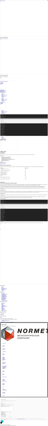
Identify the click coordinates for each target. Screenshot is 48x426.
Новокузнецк (4, 367)
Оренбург (4, 371)
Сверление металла (3, 216)
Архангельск (4, 343)
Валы (2, 304)
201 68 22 (2, 91)
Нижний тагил (4, 366)
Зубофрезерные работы (3, 220)
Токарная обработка (3, 125)
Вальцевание (2, 133)
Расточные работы (2, 132)
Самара (3, 379)
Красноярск (4, 359)
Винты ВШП (3, 303)
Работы (2, 95)
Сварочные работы (3, 209)
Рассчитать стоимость (3, 163)
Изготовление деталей (4, 99)
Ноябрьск (4, 368)
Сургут (3, 380)
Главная (3, 93)
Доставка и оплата (4, 100)
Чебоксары (4, 392)
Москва (3, 363)
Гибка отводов (2, 120)
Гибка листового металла (3, 122)
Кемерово (4, 357)
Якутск (3, 395)
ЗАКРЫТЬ (2, 421)
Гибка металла (3, 294)
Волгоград (4, 348)
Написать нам (2, 82)
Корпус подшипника (4, 310)
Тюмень (3, 384)
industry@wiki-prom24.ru (3, 90)
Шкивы (3, 307)
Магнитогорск (4, 362)
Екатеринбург (4, 351)
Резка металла (2, 200)
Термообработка (2, 129)
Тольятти (4, 383)
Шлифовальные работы (3, 116)
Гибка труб (2, 204)
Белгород (4, 345)
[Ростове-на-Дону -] (2, 0)
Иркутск (4, 354)
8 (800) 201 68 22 (2, 313)
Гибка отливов (2, 121)
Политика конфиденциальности (5, 320)
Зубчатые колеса (4, 305)
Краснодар (4, 358)
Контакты (3, 96)
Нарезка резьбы (2, 213)
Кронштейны (3, 308)
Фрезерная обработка (4, 296)
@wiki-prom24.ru (3, 162)
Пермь (3, 374)
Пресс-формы (3, 309)
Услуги (2, 94)
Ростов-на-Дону (6, 38)
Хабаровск (4, 389)
